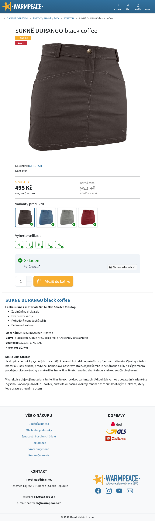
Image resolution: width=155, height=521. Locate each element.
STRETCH (35, 166)
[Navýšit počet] (29, 278)
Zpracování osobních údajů (39, 436)
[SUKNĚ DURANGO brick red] (88, 217)
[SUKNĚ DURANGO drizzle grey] (67, 217)
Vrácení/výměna (39, 449)
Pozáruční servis (38, 455)
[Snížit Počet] (29, 284)
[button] (128, 6)
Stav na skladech (122, 267)
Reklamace (39, 443)
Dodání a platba (39, 424)
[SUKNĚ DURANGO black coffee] (25, 217)
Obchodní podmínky (39, 430)
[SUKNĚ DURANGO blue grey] (46, 217)
